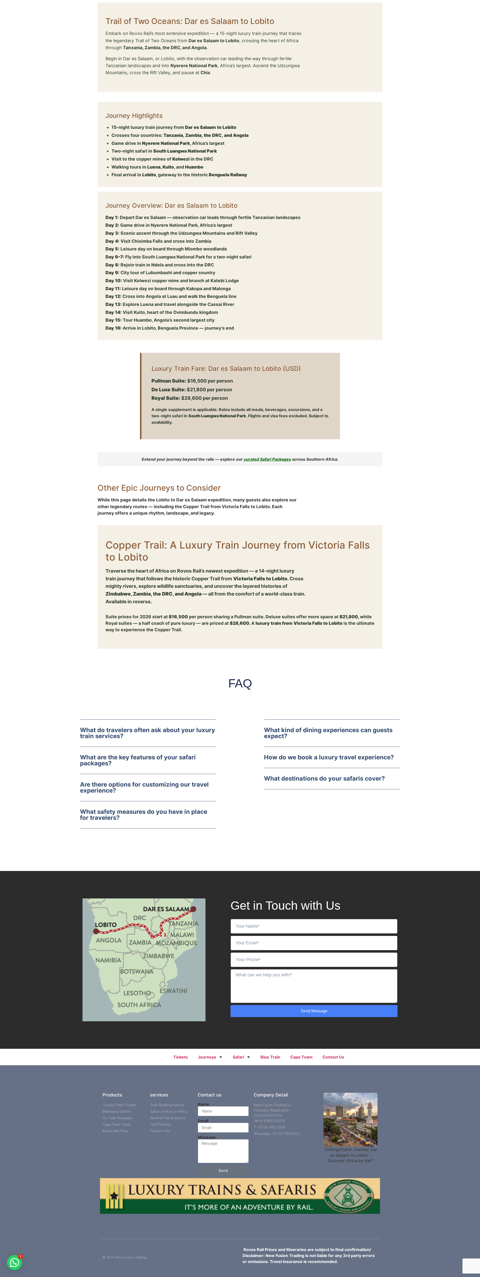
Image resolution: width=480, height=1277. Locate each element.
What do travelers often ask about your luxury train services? (147, 733)
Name (203, 1104)
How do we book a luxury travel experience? (329, 757)
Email (203, 1121)
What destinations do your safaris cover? (324, 778)
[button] (148, 737)
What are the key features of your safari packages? (138, 760)
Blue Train (270, 1057)
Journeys (207, 1057)
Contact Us (333, 1057)
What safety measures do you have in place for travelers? (143, 814)
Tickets (180, 1057)
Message (207, 1137)
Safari (238, 1057)
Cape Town (301, 1057)
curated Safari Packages (267, 459)
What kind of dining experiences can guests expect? (328, 733)
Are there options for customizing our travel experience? (144, 787)
